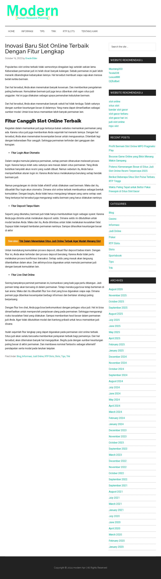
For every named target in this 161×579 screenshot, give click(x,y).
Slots (57, 356)
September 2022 (118, 479)
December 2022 (118, 460)
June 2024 (114, 393)
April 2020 (114, 528)
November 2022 (118, 467)
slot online (114, 101)
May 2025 (114, 332)
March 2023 (115, 454)
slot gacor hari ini (118, 117)
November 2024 (118, 362)
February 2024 (117, 418)
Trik (68, 356)
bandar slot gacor (118, 109)
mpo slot (114, 126)
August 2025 (116, 313)
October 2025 (116, 301)
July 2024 (114, 387)
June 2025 (114, 326)
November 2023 (118, 436)
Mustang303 (116, 68)
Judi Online (38, 356)
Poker (112, 237)
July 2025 (114, 319)
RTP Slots (49, 356)
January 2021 (116, 510)
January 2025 (116, 350)
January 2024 (116, 424)
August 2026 (116, 289)
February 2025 (117, 344)
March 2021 (115, 503)
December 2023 (118, 430)
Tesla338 (114, 73)
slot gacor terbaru (118, 113)
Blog (19, 356)
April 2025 (114, 338)
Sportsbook (115, 255)
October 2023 (116, 442)
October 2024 (116, 368)
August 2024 (116, 381)
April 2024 (114, 405)
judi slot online (117, 121)
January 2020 (116, 546)
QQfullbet (114, 81)
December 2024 (118, 356)
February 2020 (117, 540)
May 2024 (114, 399)
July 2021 (114, 497)
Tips (63, 356)
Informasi (27, 356)
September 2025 (118, 307)
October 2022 (116, 473)
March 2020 (115, 534)
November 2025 (118, 295)
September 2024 (118, 375)
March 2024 (115, 411)
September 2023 (118, 448)
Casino (112, 218)
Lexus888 (114, 77)
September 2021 (118, 485)
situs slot (114, 105)
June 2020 (114, 522)
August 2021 (116, 491)
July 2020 (114, 516)
